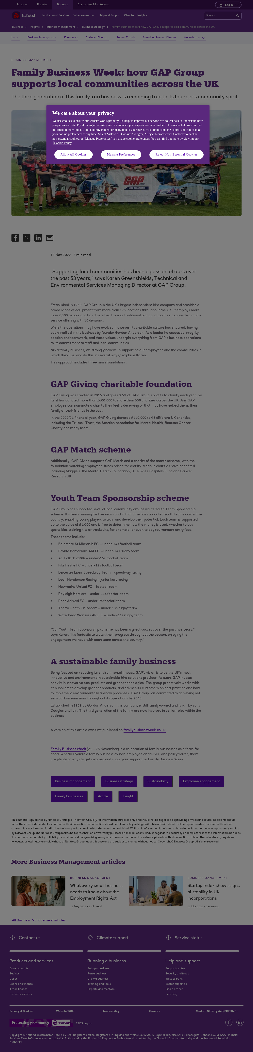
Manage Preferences (121, 154)
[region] (128, 134)
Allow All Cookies (73, 154)
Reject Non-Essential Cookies (176, 154)
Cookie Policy (63, 143)
